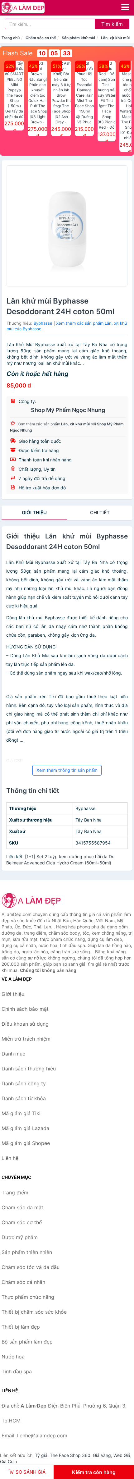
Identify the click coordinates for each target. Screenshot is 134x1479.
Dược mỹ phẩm (20, 1237)
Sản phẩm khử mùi (78, 37)
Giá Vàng (102, 1455)
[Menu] (125, 7)
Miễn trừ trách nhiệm (26, 1039)
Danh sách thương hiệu (29, 1068)
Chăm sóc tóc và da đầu (31, 1267)
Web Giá (121, 1455)
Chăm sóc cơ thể (41, 37)
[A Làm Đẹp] (33, 900)
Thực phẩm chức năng (28, 1297)
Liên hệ (10, 1158)
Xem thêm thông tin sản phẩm (67, 770)
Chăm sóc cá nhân (23, 1282)
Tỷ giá (41, 1455)
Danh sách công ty (24, 1083)
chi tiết (100, 512)
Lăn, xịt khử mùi (115, 37)
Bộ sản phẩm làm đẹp (27, 1342)
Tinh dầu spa (17, 1371)
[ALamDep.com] (31, 8)
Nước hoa (13, 1356)
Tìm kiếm (112, 24)
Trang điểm (15, 1192)
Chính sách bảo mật (25, 1009)
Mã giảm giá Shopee (26, 1143)
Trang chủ (11, 37)
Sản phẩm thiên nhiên (27, 1252)
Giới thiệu (34, 512)
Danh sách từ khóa (24, 1098)
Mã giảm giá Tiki (21, 1113)
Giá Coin (8, 1461)
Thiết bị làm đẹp (21, 1327)
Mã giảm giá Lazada (25, 1128)
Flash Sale (17, 53)
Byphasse (43, 323)
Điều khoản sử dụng (25, 1024)
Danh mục (13, 1054)
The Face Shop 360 (70, 1455)
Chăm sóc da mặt (22, 1207)
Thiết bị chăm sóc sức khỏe (34, 1312)
